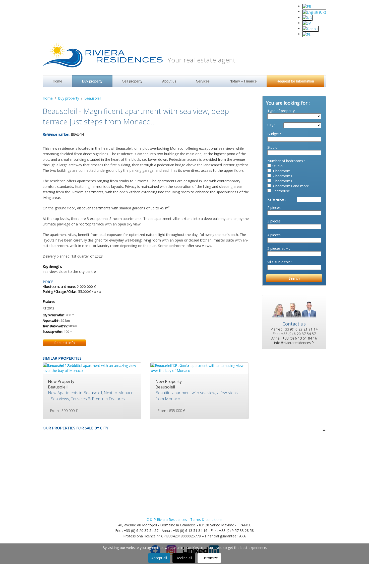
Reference (275, 199)
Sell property (132, 81)
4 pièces (274, 234)
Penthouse (281, 191)
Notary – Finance (243, 81)
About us (169, 81)
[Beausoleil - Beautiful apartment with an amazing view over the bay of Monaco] (92, 367)
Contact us (294, 323)
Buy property (92, 81)
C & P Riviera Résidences (167, 519)
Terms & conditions (206, 519)
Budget (273, 133)
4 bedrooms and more (290, 186)
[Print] (89, 134)
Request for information (295, 81)
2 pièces (274, 207)
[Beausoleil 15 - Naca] (62, 365)
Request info (64, 342)
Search (294, 278)
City (270, 124)
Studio (272, 147)
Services (203, 81)
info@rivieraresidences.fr (294, 343)
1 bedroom (281, 171)
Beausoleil (92, 98)
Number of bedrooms (285, 160)
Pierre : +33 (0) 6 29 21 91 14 (294, 329)
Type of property (281, 110)
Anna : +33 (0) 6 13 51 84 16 (294, 338)
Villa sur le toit (278, 262)
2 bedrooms (282, 176)
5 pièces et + (277, 248)
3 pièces (274, 221)
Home (57, 81)
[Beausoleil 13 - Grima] (169, 365)
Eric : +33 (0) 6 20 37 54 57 (294, 334)
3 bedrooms (282, 181)
